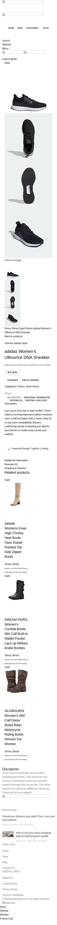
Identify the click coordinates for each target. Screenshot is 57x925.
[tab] (14, 397)
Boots (16, 564)
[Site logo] (22, 6)
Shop (5, 856)
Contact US (8, 868)
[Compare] (8, 517)
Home (8, 328)
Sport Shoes (26, 328)
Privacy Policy (10, 889)
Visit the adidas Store (16, 343)
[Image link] (26, 801)
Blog (4, 862)
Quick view (16, 510)
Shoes (15, 328)
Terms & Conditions (12, 895)
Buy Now (12, 372)
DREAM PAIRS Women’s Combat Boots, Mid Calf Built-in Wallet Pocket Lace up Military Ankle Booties (16, 634)
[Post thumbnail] (8, 837)
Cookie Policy (9, 883)
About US (7, 878)
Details (47, 365)
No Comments (26, 824)
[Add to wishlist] (16, 517)
